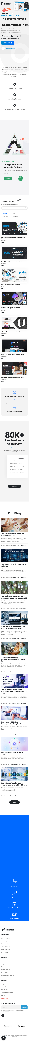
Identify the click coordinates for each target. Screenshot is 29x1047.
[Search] (25, 208)
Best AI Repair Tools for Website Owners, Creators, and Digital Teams (14, 784)
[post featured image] (14, 228)
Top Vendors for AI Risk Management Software (14, 565)
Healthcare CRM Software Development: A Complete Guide (12, 723)
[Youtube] (2, 1015)
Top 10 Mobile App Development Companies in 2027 (12, 535)
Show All (5, 213)
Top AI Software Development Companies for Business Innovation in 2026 (14, 691)
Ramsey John (16, 545)
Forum (3, 961)
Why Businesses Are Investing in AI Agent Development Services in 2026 (14, 597)
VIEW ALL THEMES (14, 868)
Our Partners (4, 972)
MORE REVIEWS (14, 486)
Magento (5, 216)
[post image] (14, 525)
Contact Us (4, 987)
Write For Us (4, 989)
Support (3, 964)
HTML (13, 213)
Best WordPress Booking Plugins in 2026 (13, 753)
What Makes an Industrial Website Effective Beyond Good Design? (13, 628)
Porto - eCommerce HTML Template (10, 284)
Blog (2, 984)
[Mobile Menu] (26, 4)
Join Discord (4, 998)
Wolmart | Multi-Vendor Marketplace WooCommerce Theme (10, 308)
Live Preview (6, 42)
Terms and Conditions (7, 992)
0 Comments (23, 545)
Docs (2, 966)
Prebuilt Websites (5, 969)
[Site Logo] (6, 3)
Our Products (4, 952)
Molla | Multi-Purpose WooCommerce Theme (12, 377)
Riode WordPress (5, 949)
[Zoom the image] (7, 928)
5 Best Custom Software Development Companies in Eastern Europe (13, 659)
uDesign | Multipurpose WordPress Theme (12, 332)
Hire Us (3, 995)
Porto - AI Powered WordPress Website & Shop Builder (13, 238)
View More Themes (9, 48)
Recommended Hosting (7, 975)
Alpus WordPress (5, 946)
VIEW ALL (14, 802)
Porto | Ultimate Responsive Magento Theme (12, 261)
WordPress (16, 216)
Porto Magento (5, 941)
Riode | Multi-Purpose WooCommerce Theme (12, 354)
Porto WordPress (5, 938)
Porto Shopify (4, 944)
